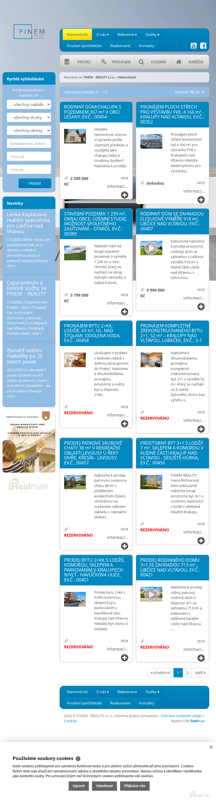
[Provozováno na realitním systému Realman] (29, 483)
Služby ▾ (152, 34)
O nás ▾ (102, 34)
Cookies (70, 720)
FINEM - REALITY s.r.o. (99, 77)
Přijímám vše (134, 786)
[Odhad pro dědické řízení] (29, 442)
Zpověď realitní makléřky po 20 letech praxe (25, 356)
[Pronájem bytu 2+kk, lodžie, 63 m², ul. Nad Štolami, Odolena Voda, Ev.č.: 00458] (75, 360)
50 (203, 91)
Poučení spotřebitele (84, 45)
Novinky (15, 203)
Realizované (120, 45)
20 (197, 91)
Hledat (35, 183)
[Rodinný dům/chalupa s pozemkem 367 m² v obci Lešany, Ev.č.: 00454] (75, 136)
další (199, 672)
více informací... (117, 182)
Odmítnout (104, 786)
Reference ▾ (127, 34)
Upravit (79, 786)
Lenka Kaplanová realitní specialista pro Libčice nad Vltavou (28, 222)
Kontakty (146, 45)
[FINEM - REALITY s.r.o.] (29, 22)
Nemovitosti (77, 34)
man (197, 720)
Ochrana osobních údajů (181, 715)
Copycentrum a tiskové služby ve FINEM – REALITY (26, 288)
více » (11, 265)
